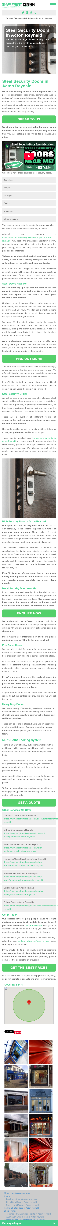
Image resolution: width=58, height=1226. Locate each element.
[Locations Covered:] (3, 4)
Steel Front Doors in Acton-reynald (22, 1205)
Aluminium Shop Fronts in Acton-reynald (25, 1217)
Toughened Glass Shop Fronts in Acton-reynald (28, 1214)
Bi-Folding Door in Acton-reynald (21, 1202)
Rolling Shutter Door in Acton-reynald (21, 1208)
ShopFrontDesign (33, 925)
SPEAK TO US (29, 119)
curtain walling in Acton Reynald (34, 941)
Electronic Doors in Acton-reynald (21, 1199)
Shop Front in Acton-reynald (17, 1193)
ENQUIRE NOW (29, 613)
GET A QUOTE (29, 802)
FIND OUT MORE (29, 359)
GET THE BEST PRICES (29, 967)
